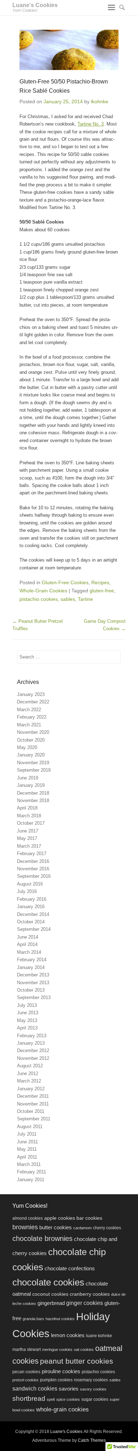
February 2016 (31, 899)
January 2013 (31, 1043)
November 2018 (33, 800)
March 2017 (29, 846)
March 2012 (29, 1081)
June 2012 (27, 1073)
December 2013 (33, 974)
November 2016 (33, 868)
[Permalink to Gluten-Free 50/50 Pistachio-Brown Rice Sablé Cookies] (69, 50)
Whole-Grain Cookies (43, 590)
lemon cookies (68, 1335)
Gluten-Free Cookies (65, 582)
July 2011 (26, 1134)
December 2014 (33, 914)
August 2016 (30, 884)
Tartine (85, 599)
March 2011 (29, 1164)
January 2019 (31, 785)
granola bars (33, 1319)
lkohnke (99, 101)
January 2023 (31, 694)
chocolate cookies (48, 1282)
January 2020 (31, 755)
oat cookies (84, 1349)
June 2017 (27, 831)
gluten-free (102, 590)
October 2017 (31, 823)
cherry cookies (107, 1227)
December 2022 (33, 701)
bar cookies (89, 1218)
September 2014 (34, 929)
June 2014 (27, 937)
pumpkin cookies (56, 1379)
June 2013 (27, 1012)
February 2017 (31, 853)
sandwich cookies (34, 1388)
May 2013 (27, 1020)
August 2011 (29, 1126)
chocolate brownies (42, 1238)
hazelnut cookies (60, 1319)
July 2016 (27, 891)
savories (69, 1389)
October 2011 (30, 1111)
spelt (51, 1399)
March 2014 (29, 952)
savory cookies (93, 1389)
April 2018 (27, 808)
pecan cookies (26, 1371)
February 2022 (31, 717)
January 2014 (31, 967)
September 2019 (34, 770)
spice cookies (68, 1399)
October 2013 (31, 990)
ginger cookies (84, 1303)
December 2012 (33, 1050)
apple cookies (59, 1218)
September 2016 (34, 876)
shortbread (28, 1398)
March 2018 (29, 815)
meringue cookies (57, 1349)
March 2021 (29, 724)
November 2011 (33, 1104)
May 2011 (27, 1149)
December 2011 (33, 1096)
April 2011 (27, 1157)
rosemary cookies (91, 1379)
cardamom (82, 1228)
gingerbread (51, 1303)
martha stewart (26, 1349)
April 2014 (27, 944)
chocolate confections (70, 1268)
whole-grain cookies (62, 1409)
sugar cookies (94, 1399)
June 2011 (27, 1141)
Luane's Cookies (35, 5)
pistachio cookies (38, 599)
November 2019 (33, 762)
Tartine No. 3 (90, 124)
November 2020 (33, 732)
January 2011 (30, 1179)
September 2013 (34, 997)
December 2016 (33, 861)
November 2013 (33, 982)
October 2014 (31, 921)
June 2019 (27, 777)
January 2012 (31, 1088)
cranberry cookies (90, 1294)
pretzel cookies (25, 1380)
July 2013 (27, 1005)
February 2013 (31, 1035)
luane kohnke (99, 1335)
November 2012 (33, 1058)
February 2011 (31, 1171)
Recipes (100, 582)
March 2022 (29, 709)
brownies (25, 1227)
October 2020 (31, 740)
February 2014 (31, 959)
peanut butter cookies (76, 1361)
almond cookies (27, 1218)
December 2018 (33, 793)
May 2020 (27, 747)
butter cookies (55, 1227)
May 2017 (27, 838)
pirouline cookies (61, 1371)
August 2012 (30, 1065)
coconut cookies (50, 1294)
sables (68, 599)
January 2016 (31, 906)
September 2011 (33, 1118)
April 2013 (27, 1028)
